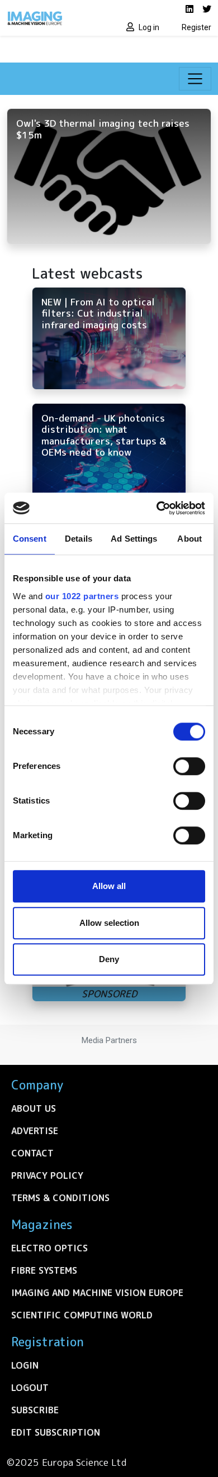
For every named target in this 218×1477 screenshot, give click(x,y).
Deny (109, 959)
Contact (32, 1153)
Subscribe (35, 1410)
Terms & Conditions (60, 1198)
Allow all (109, 886)
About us (33, 1108)
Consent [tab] (29, 538)
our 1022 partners (82, 596)
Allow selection (109, 923)
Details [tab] (78, 538)
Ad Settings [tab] (134, 538)
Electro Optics (49, 1248)
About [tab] (189, 538)
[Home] (54, 18)
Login (25, 1365)
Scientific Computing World (82, 1315)
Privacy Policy (47, 1175)
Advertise (34, 1131)
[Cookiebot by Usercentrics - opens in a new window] (156, 508)
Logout (30, 1388)
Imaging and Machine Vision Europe (97, 1293)
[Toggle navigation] (195, 78)
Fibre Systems (44, 1270)
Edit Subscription (55, 1432)
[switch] (189, 766)
